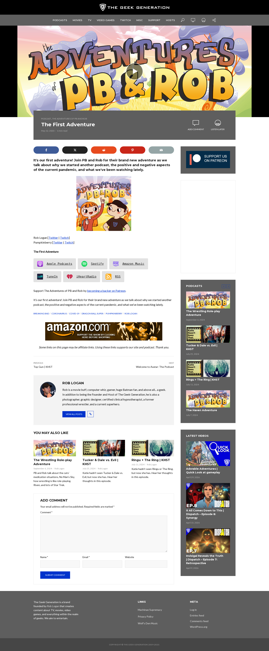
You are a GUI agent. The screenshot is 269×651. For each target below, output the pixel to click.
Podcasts (60, 20)
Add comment (196, 129)
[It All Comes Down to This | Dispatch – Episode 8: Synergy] (208, 495)
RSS (118, 276)
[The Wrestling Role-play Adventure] (54, 448)
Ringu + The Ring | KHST (151, 460)
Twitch (125, 20)
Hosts (170, 20)
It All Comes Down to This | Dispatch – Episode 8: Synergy (205, 514)
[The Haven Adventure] (208, 398)
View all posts (74, 414)
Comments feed (199, 621)
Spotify (97, 263)
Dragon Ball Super (92, 313)
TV (89, 20)
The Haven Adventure (201, 410)
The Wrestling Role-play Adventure (52, 462)
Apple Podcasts (59, 263)
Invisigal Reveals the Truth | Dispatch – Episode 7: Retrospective (204, 559)
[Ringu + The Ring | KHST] (153, 448)
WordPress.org (198, 626)
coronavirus (59, 313)
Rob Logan (131, 313)
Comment (46, 512)
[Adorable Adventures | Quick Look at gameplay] (208, 453)
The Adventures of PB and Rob (69, 118)
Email (86, 557)
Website (129, 557)
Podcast (46, 118)
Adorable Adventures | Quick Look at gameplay (203, 470)
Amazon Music (133, 263)
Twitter (53, 237)
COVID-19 (74, 313)
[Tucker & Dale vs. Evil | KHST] (104, 448)
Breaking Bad (41, 313)
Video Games (106, 20)
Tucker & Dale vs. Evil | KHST (100, 462)
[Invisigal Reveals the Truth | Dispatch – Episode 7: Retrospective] (208, 540)
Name (44, 557)
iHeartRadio (86, 276)
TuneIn (52, 276)
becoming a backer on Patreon (106, 290)
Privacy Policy (145, 616)
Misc (139, 20)
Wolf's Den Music (148, 623)
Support (154, 20)
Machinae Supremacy (150, 609)
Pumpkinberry (114, 313)
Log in (193, 609)
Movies (77, 20)
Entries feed (197, 615)
